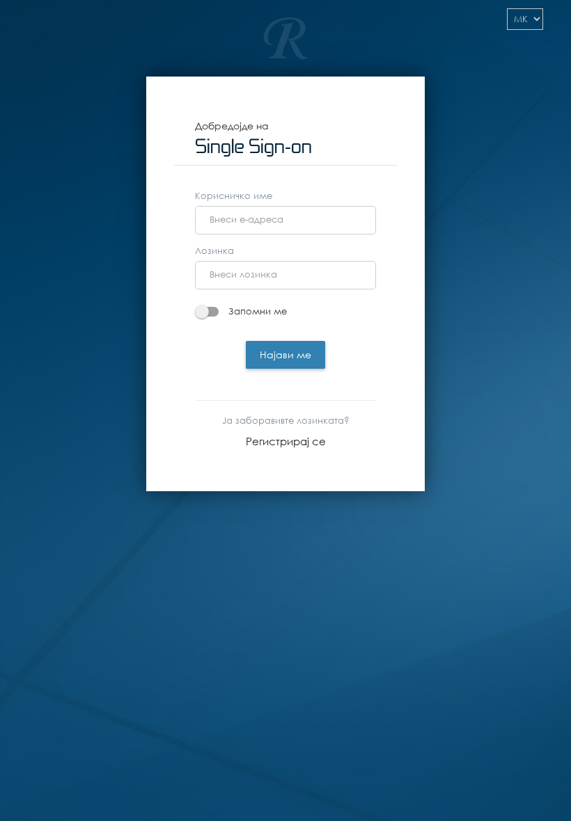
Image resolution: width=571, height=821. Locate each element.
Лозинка (214, 251)
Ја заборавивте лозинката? (286, 421)
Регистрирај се (286, 441)
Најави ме (285, 354)
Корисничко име (233, 196)
